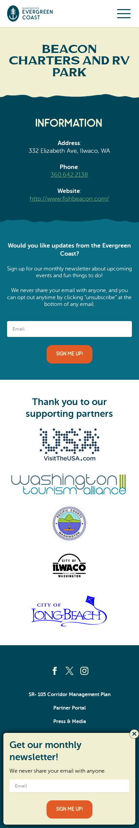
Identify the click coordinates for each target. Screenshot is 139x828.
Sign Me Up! (69, 354)
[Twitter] (69, 671)
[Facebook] (55, 671)
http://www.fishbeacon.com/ (69, 198)
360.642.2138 (69, 174)
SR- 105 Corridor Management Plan (70, 694)
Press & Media (69, 721)
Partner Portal (69, 708)
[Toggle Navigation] (124, 13)
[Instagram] (84, 671)
